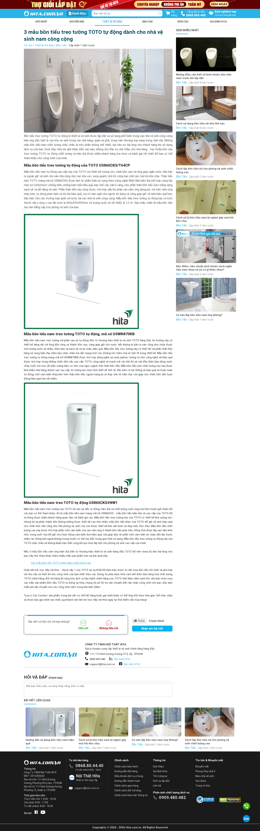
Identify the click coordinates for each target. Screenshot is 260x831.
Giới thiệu (158, 766)
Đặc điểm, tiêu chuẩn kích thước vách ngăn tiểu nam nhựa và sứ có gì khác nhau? (204, 268)
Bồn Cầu (183, 21)
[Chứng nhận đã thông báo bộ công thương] (206, 799)
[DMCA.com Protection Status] (229, 799)
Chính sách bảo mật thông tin (131, 795)
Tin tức (28, 45)
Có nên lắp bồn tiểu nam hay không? (199, 315)
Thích (141, 621)
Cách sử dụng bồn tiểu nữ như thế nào (200, 123)
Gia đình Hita (160, 771)
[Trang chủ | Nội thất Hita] (43, 13)
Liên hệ (157, 785)
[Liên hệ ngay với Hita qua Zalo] (246, 818)
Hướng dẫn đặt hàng (126, 771)
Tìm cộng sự (160, 776)
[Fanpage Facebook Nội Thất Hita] (35, 813)
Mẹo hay (147, 21)
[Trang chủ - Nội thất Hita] (43, 763)
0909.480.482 (172, 797)
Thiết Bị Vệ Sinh (112, 21)
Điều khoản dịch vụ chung (128, 776)
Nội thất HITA (122, 659)
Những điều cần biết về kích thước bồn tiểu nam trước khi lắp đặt (203, 76)
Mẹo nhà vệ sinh (204, 776)
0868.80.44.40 (89, 765)
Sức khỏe (200, 780)
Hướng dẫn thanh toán (127, 780)
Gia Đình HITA (218, 21)
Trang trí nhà (202, 785)
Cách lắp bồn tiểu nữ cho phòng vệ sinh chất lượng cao (204, 170)
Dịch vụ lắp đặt (161, 780)
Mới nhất (41, 21)
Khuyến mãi (77, 21)
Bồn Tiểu (61, 45)
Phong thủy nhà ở (205, 771)
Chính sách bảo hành (126, 766)
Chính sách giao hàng (126, 785)
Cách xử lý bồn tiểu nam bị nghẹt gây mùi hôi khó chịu (204, 219)
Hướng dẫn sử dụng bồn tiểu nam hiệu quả (50, 741)
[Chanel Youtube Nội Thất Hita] (42, 813)
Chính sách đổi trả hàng (127, 790)
